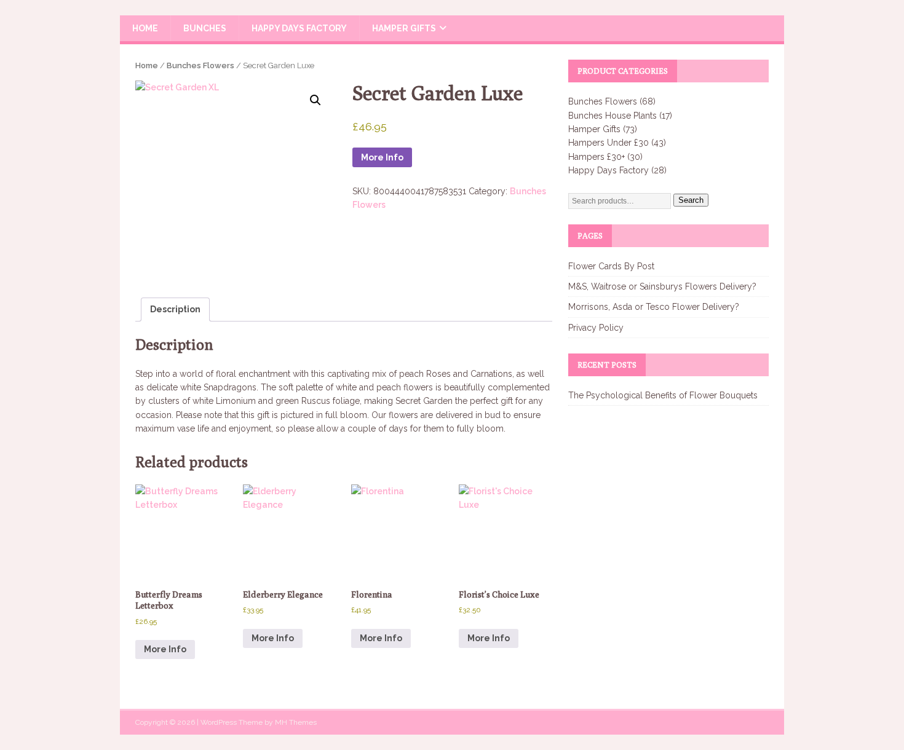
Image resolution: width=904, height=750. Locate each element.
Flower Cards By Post (611, 266)
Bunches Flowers (200, 65)
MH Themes (296, 722)
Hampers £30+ (596, 157)
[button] (315, 100)
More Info (382, 157)
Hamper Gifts (404, 28)
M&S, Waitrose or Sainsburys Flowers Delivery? (662, 286)
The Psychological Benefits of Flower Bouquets (663, 395)
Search (691, 200)
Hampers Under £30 (608, 143)
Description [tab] (175, 309)
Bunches (204, 28)
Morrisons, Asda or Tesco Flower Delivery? (653, 307)
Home (145, 28)
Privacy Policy (596, 328)
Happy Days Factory (299, 28)
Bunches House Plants (612, 115)
